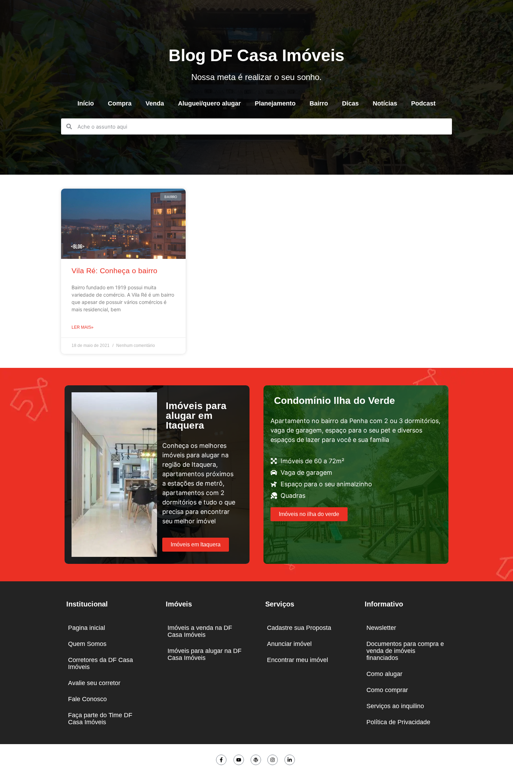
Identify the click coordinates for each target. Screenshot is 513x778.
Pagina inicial (86, 627)
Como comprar (387, 689)
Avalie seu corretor (94, 682)
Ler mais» (83, 327)
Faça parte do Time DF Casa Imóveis (100, 719)
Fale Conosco (87, 699)
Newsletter (381, 627)
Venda (155, 103)
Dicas (350, 103)
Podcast (423, 103)
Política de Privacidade (398, 722)
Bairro (319, 103)
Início (85, 103)
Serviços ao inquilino (395, 706)
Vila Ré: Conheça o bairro (114, 271)
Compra (120, 103)
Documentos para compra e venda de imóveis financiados (405, 650)
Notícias (385, 103)
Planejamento (275, 103)
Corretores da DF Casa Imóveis (100, 663)
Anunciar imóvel (289, 643)
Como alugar (384, 673)
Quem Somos (87, 643)
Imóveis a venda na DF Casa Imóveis (200, 631)
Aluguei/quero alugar (209, 103)
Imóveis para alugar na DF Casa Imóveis (204, 654)
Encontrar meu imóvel (297, 659)
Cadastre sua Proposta (299, 627)
